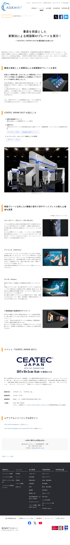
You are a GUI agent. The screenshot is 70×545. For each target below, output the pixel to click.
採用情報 (64, 8)
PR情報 (18, 473)
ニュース (41, 8)
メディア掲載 (19, 483)
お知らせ (18, 486)
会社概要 (48, 8)
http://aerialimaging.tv (11, 424)
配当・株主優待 (46, 486)
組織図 (31, 490)
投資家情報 (56, 8)
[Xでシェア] (56, 19)
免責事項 (39, 518)
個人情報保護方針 (10, 518)
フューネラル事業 (7, 477)
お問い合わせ (47, 3)
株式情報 (44, 483)
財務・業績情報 (46, 480)
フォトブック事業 (7, 473)
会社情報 (31, 477)
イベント (18, 477)
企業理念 (31, 483)
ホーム (29, 3)
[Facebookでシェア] (61, 19)
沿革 (30, 486)
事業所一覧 (32, 493)
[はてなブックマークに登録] (66, 19)
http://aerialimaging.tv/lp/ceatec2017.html (18, 428)
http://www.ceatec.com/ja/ (36, 405)
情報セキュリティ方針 (26, 518)
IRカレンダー (46, 493)
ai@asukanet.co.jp (38, 448)
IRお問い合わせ (46, 508)
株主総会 (44, 490)
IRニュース (45, 473)
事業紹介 (34, 8)
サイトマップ (56, 3)
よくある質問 (46, 500)
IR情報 (18, 480)
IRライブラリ (46, 477)
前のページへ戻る (8, 456)
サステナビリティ (37, 3)
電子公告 (44, 496)
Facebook (66, 3)
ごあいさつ (32, 473)
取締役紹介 (32, 480)
